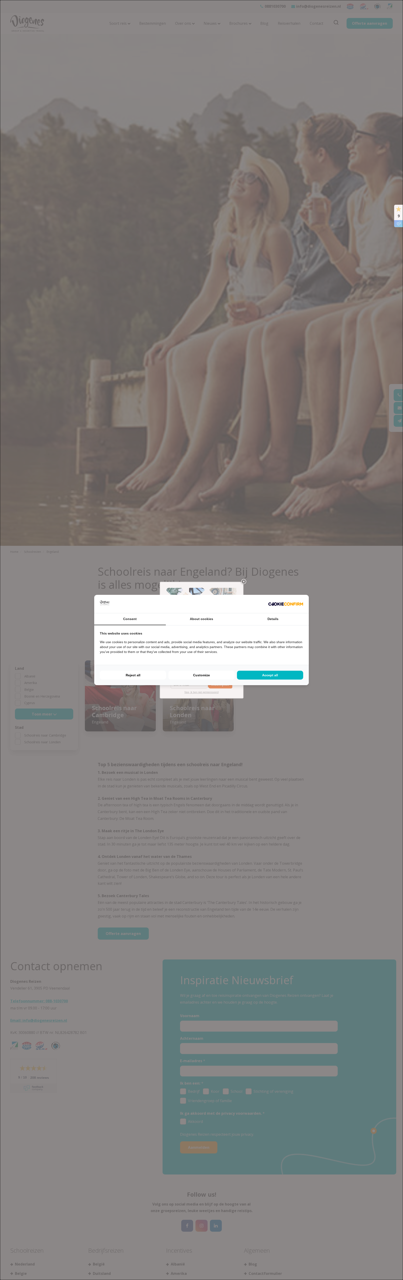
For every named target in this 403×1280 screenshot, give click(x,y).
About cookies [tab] (201, 619)
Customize (201, 675)
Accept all (270, 675)
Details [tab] (273, 619)
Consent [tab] (130, 619)
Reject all (133, 675)
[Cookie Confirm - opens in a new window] (285, 604)
